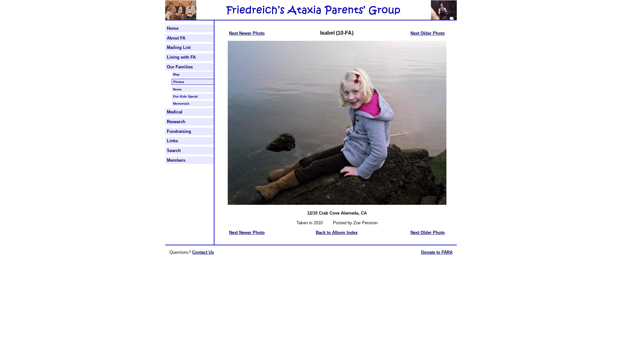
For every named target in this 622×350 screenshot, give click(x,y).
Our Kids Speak (185, 96)
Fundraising (179, 131)
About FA (176, 38)
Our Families (180, 66)
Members (176, 160)
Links (172, 140)
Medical (174, 112)
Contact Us (203, 252)
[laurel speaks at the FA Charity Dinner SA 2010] (444, 18)
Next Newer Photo (247, 33)
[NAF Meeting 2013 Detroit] (180, 18)
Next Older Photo (427, 33)
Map (176, 74)
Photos (178, 82)
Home (173, 28)
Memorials (181, 103)
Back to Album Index (337, 232)
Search (174, 150)
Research (176, 121)
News (177, 89)
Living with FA (181, 57)
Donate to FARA (437, 252)
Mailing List (178, 47)
